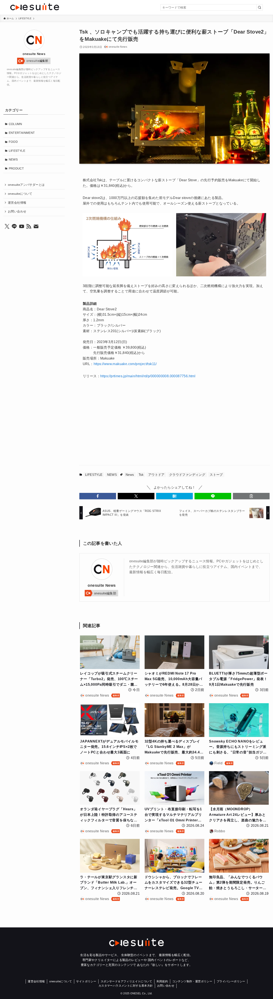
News (130, 474)
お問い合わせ (17, 211)
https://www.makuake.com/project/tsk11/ (125, 364)
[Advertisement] (131, 425)
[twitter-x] (7, 227)
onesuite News (102, 585)
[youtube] (22, 227)
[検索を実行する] (259, 7)
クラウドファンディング (187, 474)
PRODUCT (16, 168)
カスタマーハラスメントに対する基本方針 (126, 985)
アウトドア (156, 474)
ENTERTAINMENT (22, 132)
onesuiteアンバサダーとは (26, 184)
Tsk (141, 474)
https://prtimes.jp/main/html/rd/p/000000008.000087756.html (147, 376)
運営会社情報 (17, 202)
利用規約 (162, 981)
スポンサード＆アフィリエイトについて (126, 981)
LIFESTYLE (94, 474)
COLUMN (15, 124)
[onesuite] (52, 6)
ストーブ (216, 474)
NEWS (112, 474)
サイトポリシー (86, 981)
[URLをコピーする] (251, 496)
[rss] (29, 227)
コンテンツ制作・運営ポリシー (192, 981)
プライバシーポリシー (231, 981)
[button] (97, 496)
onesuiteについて (20, 193)
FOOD (13, 141)
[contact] (36, 227)
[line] (14, 227)
